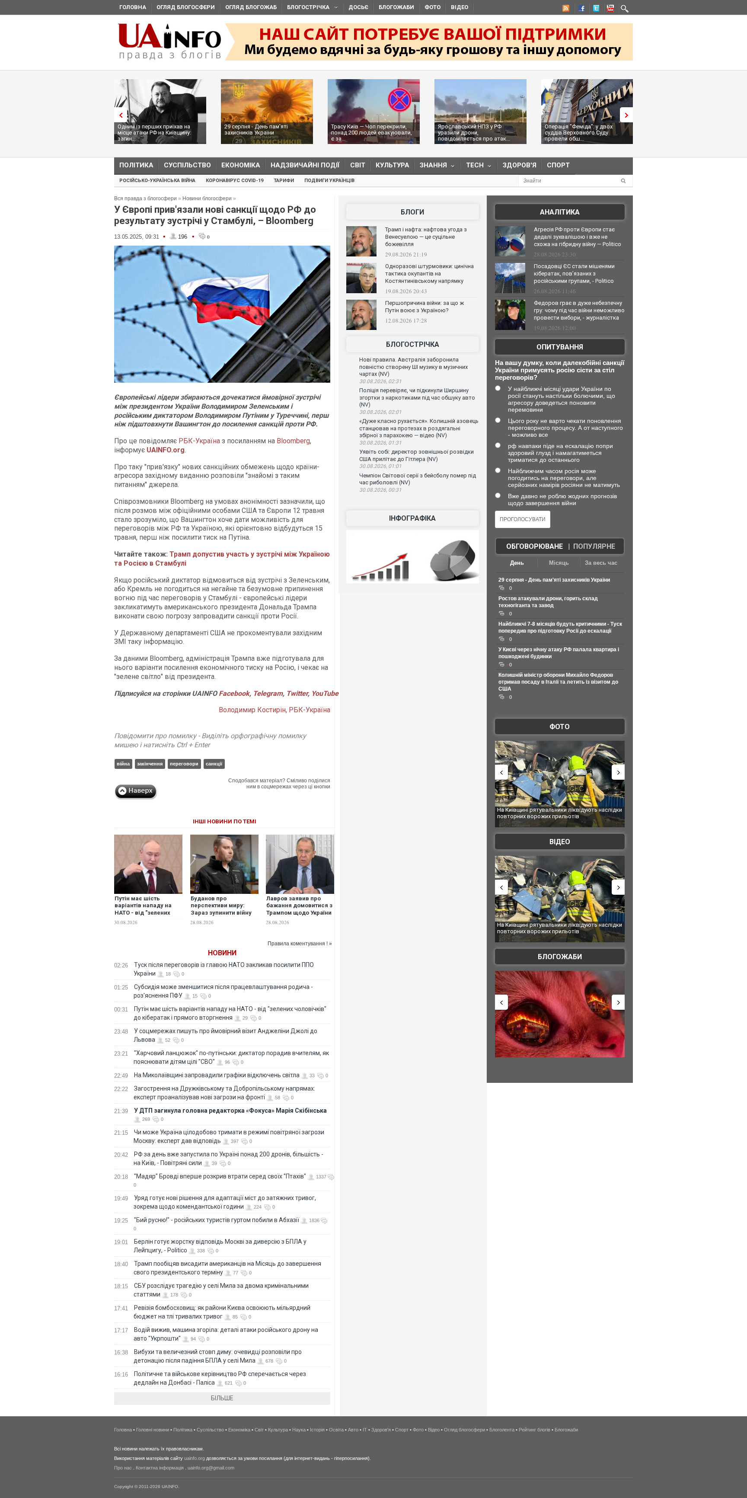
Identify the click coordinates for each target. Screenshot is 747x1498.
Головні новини (152, 1429)
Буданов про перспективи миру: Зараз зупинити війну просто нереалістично (222, 909)
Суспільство (187, 165)
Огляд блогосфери (185, 7)
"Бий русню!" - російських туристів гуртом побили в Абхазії (216, 1219)
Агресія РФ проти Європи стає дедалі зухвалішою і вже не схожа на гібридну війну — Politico (577, 236)
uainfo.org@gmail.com (211, 1467)
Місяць (559, 563)
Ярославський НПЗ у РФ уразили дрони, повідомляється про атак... (474, 132)
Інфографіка (412, 518)
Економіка (240, 165)
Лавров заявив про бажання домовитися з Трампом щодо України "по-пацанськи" (299, 909)
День (517, 563)
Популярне (594, 546)
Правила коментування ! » (300, 944)
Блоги (412, 212)
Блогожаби (396, 7)
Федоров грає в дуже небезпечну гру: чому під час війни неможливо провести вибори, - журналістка (579, 310)
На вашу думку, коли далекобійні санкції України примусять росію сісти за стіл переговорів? (559, 370)
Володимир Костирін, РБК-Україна (274, 710)
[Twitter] (594, 9)
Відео (459, 7)
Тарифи (284, 180)
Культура (392, 165)
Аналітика (560, 212)
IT (365, 1429)
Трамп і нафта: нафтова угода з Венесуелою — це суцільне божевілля (426, 236)
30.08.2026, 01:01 (380, 466)
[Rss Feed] (565, 9)
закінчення (150, 763)
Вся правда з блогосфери (145, 198)
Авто (353, 1429)
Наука (299, 1429)
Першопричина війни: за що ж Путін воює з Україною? (424, 307)
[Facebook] (579, 9)
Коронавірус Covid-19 (234, 180)
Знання (431, 167)
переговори (184, 763)
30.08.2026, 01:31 (380, 443)
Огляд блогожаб (251, 7)
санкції (214, 763)
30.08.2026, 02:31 (380, 381)
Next (628, 114)
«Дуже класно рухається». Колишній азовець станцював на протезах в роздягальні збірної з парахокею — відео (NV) (419, 428)
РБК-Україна (199, 441)
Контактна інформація (160, 1467)
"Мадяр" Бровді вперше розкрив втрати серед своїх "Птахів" (220, 1176)
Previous (118, 114)
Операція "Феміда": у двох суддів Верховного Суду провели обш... (579, 132)
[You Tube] (609, 9)
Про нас (123, 1467)
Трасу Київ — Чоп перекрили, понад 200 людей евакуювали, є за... (371, 132)
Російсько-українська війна (157, 180)
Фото (433, 7)
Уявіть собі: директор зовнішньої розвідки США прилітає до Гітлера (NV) (416, 455)
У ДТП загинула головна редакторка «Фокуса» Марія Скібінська (230, 1110)
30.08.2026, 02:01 (380, 412)
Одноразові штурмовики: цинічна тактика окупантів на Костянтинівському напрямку (429, 273)
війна (123, 763)
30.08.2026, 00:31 (380, 490)
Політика (136, 165)
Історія (317, 1429)
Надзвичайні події (305, 165)
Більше (222, 1398)
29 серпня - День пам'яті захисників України (256, 129)
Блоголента (501, 1429)
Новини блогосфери (207, 198)
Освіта (336, 1429)
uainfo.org (194, 1458)
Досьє (358, 7)
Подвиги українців (329, 180)
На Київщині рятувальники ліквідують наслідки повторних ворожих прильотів (559, 813)
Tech (472, 167)
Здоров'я (519, 165)
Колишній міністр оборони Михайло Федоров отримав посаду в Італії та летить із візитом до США (558, 682)
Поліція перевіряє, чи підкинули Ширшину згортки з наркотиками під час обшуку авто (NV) (417, 397)
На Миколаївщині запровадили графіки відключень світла (217, 1075)
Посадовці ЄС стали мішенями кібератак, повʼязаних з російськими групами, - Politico (574, 273)
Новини (222, 953)
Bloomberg (293, 441)
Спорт (558, 165)
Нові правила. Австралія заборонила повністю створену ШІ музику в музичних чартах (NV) (413, 366)
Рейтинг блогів (534, 1429)
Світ (357, 165)
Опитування (559, 347)
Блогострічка (305, 8)
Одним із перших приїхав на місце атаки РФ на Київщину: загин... (154, 132)
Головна (132, 7)
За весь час (601, 563)
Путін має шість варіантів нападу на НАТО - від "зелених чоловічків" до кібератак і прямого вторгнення (143, 916)
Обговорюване (534, 546)
